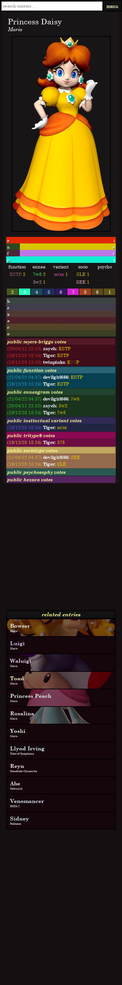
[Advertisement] (61, 549)
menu (112, 6)
